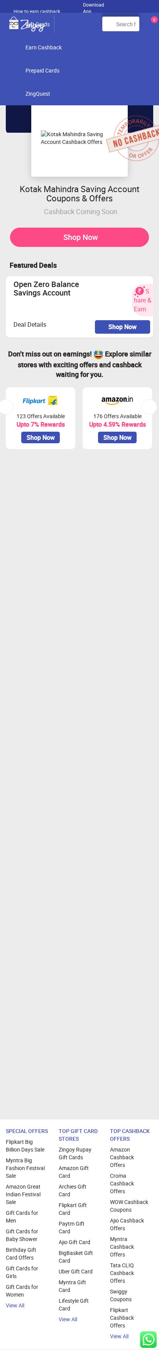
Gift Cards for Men (22, 1216)
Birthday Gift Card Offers (21, 1253)
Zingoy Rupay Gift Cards (75, 1153)
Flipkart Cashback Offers (122, 1317)
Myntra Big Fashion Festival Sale (25, 1168)
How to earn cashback (37, 11)
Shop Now (80, 237)
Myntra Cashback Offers (122, 1246)
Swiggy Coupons (121, 1295)
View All (15, 1305)
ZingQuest (37, 93)
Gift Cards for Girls (22, 1272)
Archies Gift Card (72, 1190)
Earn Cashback (43, 47)
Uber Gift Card (76, 1271)
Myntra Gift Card (72, 1286)
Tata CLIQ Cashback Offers (122, 1272)
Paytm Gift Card (72, 1227)
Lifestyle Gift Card (74, 1304)
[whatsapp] (148, 1339)
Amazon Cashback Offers (122, 1157)
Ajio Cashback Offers (127, 1224)
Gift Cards (37, 24)
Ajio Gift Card (74, 1242)
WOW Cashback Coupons (129, 1205)
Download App (93, 6)
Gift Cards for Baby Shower (22, 1235)
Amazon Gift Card (74, 1171)
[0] (153, 26)
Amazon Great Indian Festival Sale (23, 1194)
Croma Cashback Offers (122, 1183)
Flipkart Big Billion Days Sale (25, 1145)
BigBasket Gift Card (76, 1256)
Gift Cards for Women (22, 1290)
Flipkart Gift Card (73, 1208)
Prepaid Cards (42, 70)
